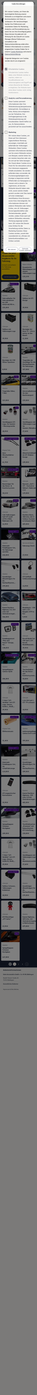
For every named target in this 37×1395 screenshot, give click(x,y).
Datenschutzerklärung (12, 54)
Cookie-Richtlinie (17, 52)
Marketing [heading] (12, 132)
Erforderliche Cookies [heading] (16, 69)
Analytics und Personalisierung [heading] (20, 98)
